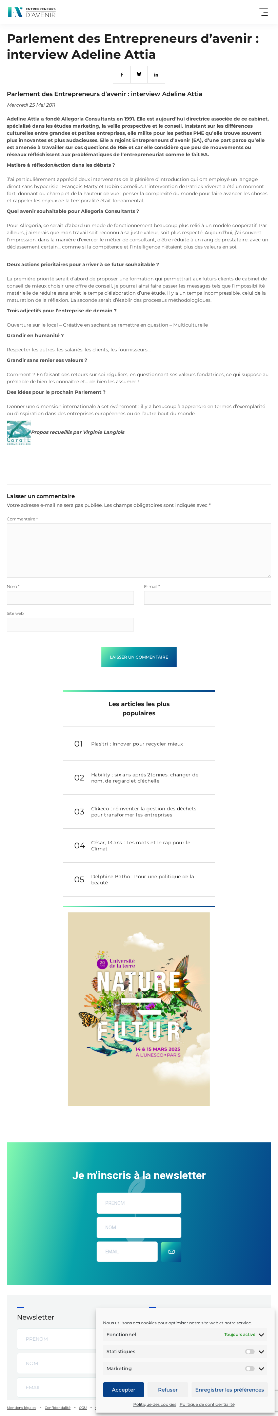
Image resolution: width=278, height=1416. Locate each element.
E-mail (152, 586)
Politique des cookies (154, 1404)
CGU (83, 1407)
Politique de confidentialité (207, 1404)
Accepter (123, 1389)
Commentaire (22, 518)
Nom (13, 586)
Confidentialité (58, 1407)
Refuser (168, 1389)
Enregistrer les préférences (229, 1389)
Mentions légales (21, 1407)
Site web (15, 613)
